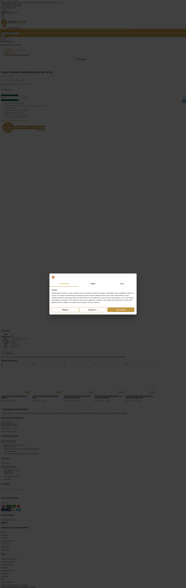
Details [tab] (93, 283)
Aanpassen (92, 310)
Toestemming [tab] (63, 283)
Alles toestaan (121, 310)
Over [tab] (122, 283)
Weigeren (65, 310)
